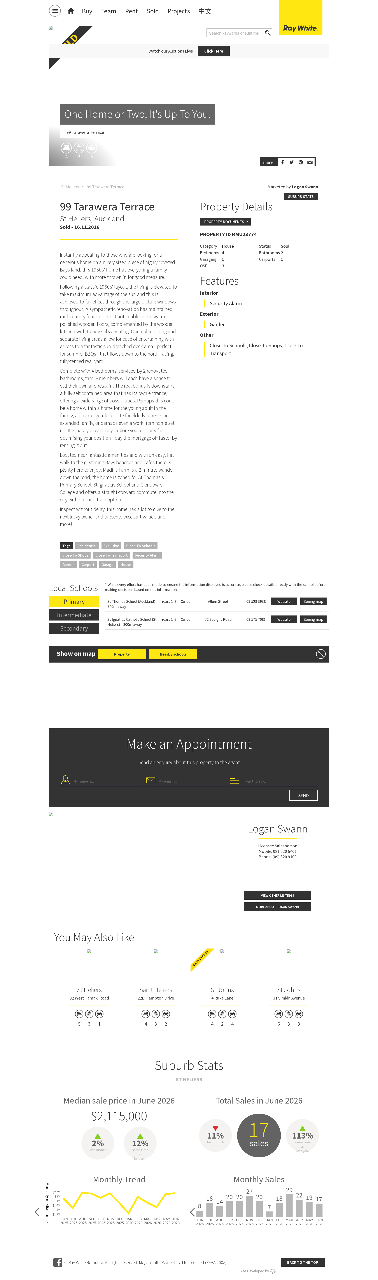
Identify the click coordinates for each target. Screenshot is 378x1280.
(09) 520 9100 (284, 856)
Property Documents (224, 221)
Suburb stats (301, 196)
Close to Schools (140, 545)
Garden (68, 564)
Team (108, 11)
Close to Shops (75, 555)
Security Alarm (147, 555)
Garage (108, 564)
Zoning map (313, 601)
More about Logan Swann (277, 906)
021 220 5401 (285, 851)
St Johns (222, 990)
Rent (131, 11)
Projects (179, 11)
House (126, 564)
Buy (87, 11)
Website (283, 601)
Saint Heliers (155, 990)
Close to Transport (111, 555)
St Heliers (70, 186)
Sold (153, 11)
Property (122, 654)
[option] (189, 121)
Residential (87, 545)
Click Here (213, 51)
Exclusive (111, 545)
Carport (88, 564)
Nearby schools (173, 654)
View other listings (277, 895)
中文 (205, 11)
